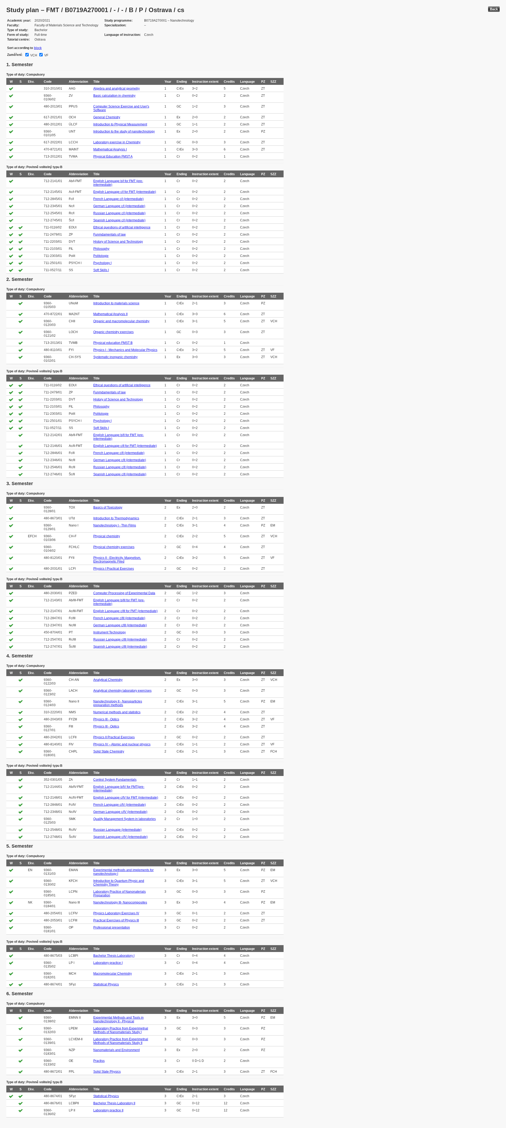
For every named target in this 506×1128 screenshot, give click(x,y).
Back (494, 9)
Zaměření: (14, 55)
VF (45, 55)
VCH (33, 55)
